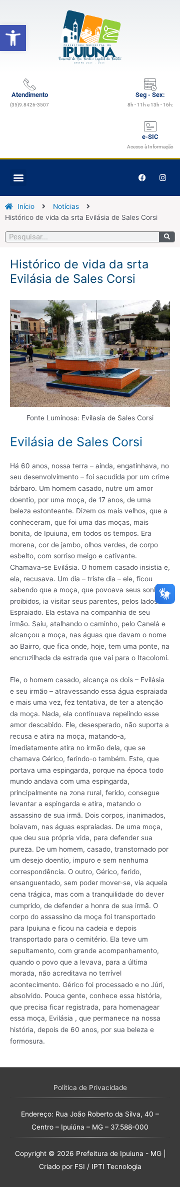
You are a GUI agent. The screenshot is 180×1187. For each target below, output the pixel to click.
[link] (13, 38)
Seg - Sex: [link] (150, 94)
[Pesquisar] (166, 237)
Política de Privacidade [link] (90, 1088)
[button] (18, 177)
